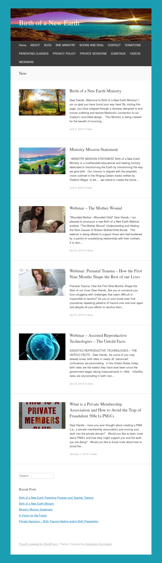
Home (22, 45)
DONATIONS (133, 45)
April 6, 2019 (77, 250)
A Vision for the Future (33, 515)
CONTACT (114, 45)
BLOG (47, 45)
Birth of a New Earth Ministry (96, 91)
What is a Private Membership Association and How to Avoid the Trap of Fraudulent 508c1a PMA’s (105, 410)
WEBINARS (26, 62)
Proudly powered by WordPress (38, 544)
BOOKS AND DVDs (92, 45)
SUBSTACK (118, 53)
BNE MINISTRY (65, 45)
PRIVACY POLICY (64, 53)
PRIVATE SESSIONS (93, 53)
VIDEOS (135, 53)
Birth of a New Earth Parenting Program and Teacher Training (56, 498)
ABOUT (35, 45)
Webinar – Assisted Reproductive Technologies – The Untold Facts (98, 338)
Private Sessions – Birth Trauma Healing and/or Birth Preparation (58, 521)
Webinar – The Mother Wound (96, 208)
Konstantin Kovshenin (98, 544)
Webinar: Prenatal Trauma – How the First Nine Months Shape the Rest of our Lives (106, 273)
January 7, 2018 (79, 454)
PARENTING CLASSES (34, 53)
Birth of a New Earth (49, 22)
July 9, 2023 (77, 129)
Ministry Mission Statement (94, 149)
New (89, 129)
